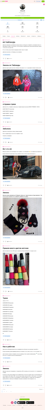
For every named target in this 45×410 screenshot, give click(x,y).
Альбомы (18, 36)
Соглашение (9, 405)
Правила (13, 405)
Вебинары (39, 36)
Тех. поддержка (19, 405)
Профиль (4, 36)
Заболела (7, 129)
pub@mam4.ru (39, 405)
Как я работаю (9, 347)
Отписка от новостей (32, 405)
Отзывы (8, 36)
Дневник (13, 36)
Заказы (6, 193)
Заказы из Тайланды (11, 65)
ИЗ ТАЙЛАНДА (9, 42)
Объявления (23, 36)
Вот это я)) (7, 149)
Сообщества (33, 36)
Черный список (25, 405)
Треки (5, 298)
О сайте (16, 399)
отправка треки (9, 104)
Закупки (28, 36)
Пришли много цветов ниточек (15, 248)
